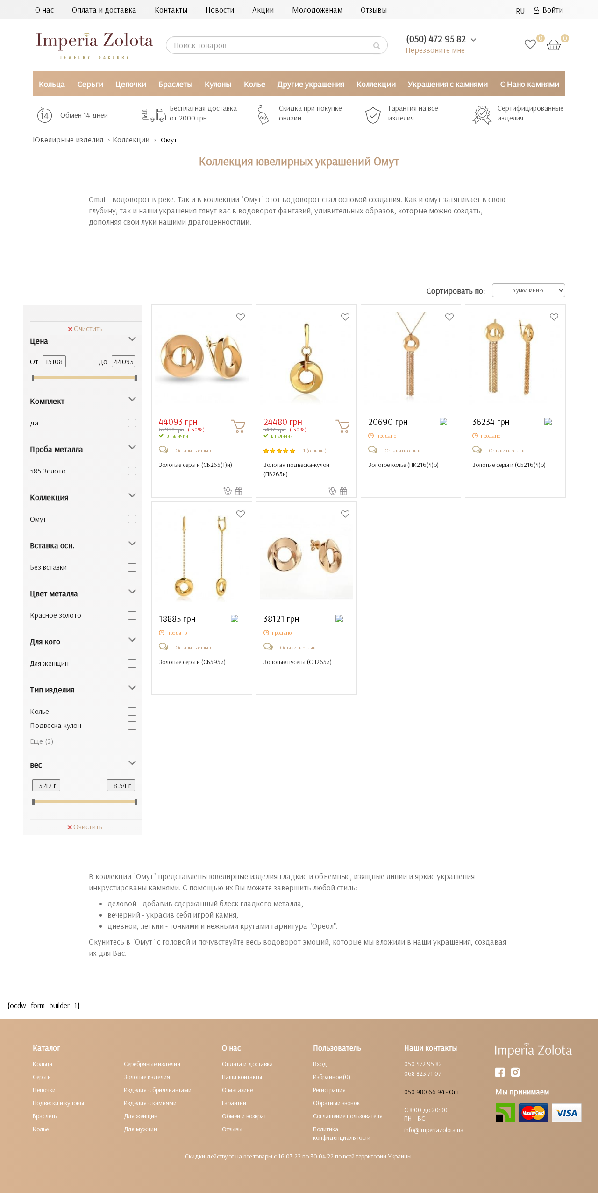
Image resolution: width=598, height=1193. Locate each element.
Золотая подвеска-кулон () (296, 469)
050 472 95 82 (423, 1063)
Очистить (88, 328)
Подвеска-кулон (55, 725)
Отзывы (374, 9)
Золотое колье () (403, 464)
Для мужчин (140, 1129)
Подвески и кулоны (58, 1103)
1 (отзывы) (315, 450)
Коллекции (376, 83)
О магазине (237, 1090)
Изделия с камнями (150, 1103)
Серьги (90, 83)
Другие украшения (311, 83)
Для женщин (49, 663)
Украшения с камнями (448, 83)
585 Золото (48, 470)
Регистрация (329, 1090)
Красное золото (55, 615)
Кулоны (218, 83)
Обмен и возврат (244, 1116)
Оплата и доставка (104, 9)
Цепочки (130, 83)
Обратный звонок (336, 1103)
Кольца (52, 83)
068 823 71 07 (422, 1073)
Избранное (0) (331, 1077)
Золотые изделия (147, 1077)
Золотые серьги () (195, 464)
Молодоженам (317, 9)
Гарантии (234, 1103)
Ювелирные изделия (68, 139)
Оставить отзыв (193, 450)
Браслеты (175, 83)
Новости (220, 9)
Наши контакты (242, 1077)
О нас (44, 9)
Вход (320, 1063)
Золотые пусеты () (297, 661)
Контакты (171, 9)
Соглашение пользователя (348, 1116)
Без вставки (48, 567)
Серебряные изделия (152, 1063)
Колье (254, 83)
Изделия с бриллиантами (158, 1090)
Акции (263, 9)
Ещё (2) (41, 741)
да (34, 422)
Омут (38, 518)
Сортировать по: (456, 290)
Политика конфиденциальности (341, 1133)
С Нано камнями (529, 83)
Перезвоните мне (435, 50)
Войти (551, 9)
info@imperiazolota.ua (433, 1130)
